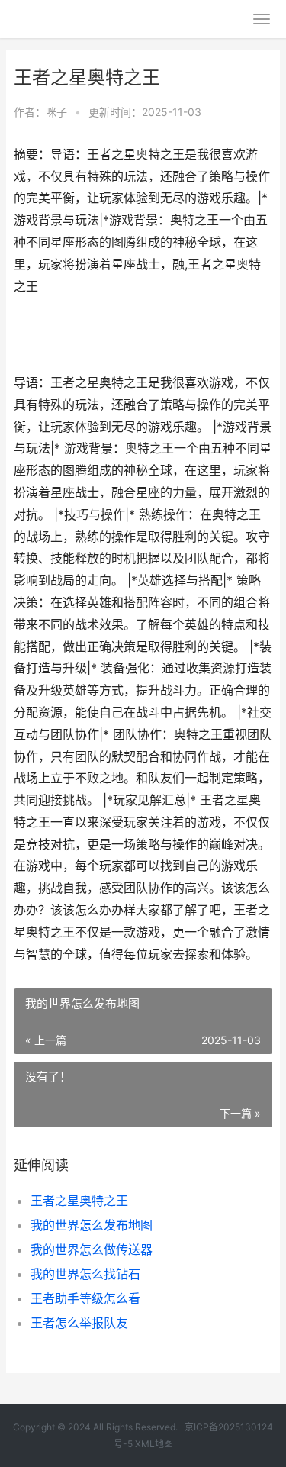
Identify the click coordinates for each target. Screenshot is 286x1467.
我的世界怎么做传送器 (92, 1249)
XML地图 (154, 1443)
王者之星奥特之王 (79, 1200)
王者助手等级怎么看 (85, 1298)
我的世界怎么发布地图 (92, 1225)
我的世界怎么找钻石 (85, 1274)
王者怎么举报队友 (79, 1322)
